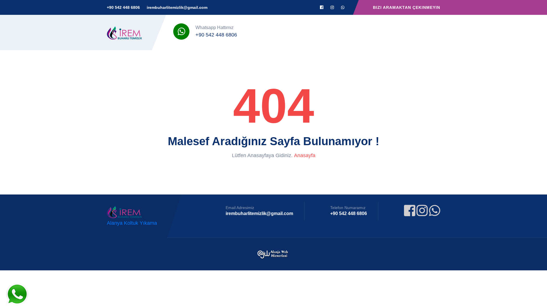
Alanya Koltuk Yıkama (132, 223)
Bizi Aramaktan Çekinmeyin (406, 7)
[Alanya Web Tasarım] (273, 254)
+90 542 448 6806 (123, 7)
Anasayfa (304, 155)
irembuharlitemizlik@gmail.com (177, 7)
